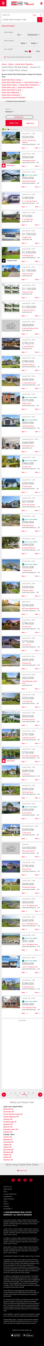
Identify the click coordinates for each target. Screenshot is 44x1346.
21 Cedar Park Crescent (29, 383)
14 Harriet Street (27, 486)
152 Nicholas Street (28, 426)
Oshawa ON (7, 1132)
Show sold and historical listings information (18, 57)
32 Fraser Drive (26, 626)
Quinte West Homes (31, 82)
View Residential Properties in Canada (13, 1256)
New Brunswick (23, 1222)
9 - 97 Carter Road (27, 219)
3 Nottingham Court (28, 446)
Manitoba (6, 1222)
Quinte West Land (8, 87)
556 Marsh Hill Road (28, 365)
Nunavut (14, 1225)
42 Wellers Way (26, 237)
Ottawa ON (7, 1147)
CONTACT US (7, 1187)
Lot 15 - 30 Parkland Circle (30, 905)
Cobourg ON (7, 1119)
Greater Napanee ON (11, 1117)
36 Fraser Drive (26, 645)
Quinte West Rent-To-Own (11, 90)
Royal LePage (23, 3)
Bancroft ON (7, 1127)
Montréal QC (8, 1140)
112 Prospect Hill (27, 701)
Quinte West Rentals (25, 87)
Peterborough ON (9, 1122)
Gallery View (13, 123)
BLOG (5, 1191)
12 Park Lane (26, 774)
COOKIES (6, 1206)
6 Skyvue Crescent (27, 292)
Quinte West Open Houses (12, 82)
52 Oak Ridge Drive (27, 255)
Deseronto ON (8, 1112)
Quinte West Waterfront (10, 93)
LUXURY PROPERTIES (9, 1194)
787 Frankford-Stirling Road (30, 756)
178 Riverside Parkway (29, 887)
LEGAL (5, 1201)
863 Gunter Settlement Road (30, 608)
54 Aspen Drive (26, 663)
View (36, 148)
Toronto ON (7, 1137)
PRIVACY (6, 1204)
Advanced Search (8, 26)
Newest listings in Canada (32, 1256)
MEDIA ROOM (7, 1189)
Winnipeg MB (8, 1152)
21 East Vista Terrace (28, 310)
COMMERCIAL (7, 1196)
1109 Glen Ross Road (28, 738)
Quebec (19, 1220)
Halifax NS (7, 1157)
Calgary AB (7, 1145)
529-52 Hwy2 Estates (28, 505)
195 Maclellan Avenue (28, 160)
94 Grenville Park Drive (28, 548)
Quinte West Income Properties (13, 98)
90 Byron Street (26, 403)
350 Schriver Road (27, 792)
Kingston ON (8, 1124)
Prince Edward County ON (12, 1114)
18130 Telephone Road (29, 1007)
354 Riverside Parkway (29, 181)
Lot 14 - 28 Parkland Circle (30, 924)
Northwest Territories (15, 1223)
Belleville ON (8, 1109)
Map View (30, 123)
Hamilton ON (8, 1160)
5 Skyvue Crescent (27, 274)
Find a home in (7, 1220)
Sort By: (8, 109)
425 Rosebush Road (28, 719)
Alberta (24, 1220)
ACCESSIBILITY (7, 1209)
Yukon (9, 1225)
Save (23, 148)
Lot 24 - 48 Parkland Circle (30, 944)
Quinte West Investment (11, 95)
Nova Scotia (25, 1223)
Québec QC (7, 1155)
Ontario (14, 1220)
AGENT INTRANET (8, 1199)
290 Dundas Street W (28, 851)
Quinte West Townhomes (29, 85)
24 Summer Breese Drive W (30, 328)
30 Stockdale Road (28, 525)
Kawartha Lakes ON (10, 1129)
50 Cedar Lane (26, 466)
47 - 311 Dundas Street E (29, 201)
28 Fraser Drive (26, 869)
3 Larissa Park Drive (28, 346)
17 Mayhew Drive (27, 570)
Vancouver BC (8, 1142)
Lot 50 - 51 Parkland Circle (30, 967)
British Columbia (32, 1220)
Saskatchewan (14, 1222)
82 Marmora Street (27, 590)
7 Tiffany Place (26, 833)
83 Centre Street (27, 813)
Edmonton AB (8, 1150)
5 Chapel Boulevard (28, 987)
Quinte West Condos (9, 85)
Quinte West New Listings (11, 80)
